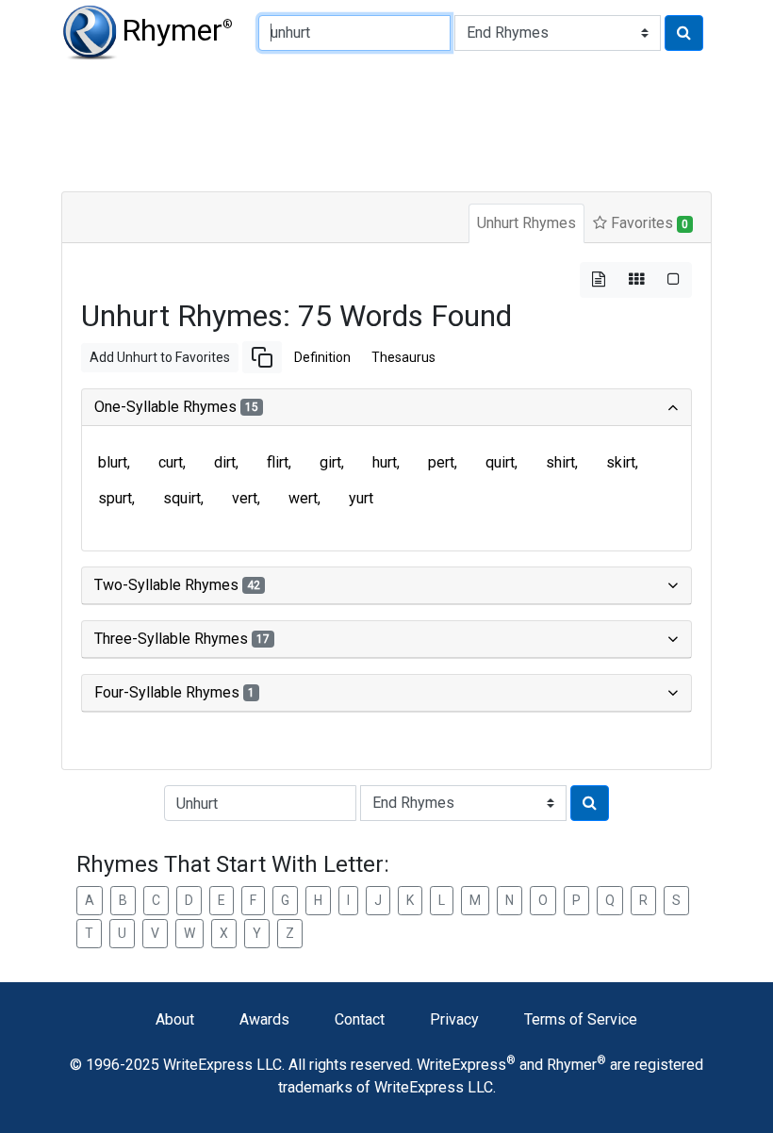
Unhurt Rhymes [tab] (526, 223)
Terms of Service (580, 1019)
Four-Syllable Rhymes (174, 692)
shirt (560, 462)
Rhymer (177, 30)
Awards (264, 1019)
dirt (225, 462)
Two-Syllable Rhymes (177, 585)
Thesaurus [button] (403, 357)
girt (330, 462)
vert (244, 498)
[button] (262, 357)
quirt (500, 462)
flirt (277, 462)
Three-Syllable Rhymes (182, 639)
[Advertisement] (386, 122)
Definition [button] (322, 357)
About (175, 1019)
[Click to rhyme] (684, 33)
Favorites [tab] (647, 223)
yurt (361, 498)
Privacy (454, 1019)
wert (303, 498)
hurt (384, 462)
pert (441, 462)
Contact (360, 1019)
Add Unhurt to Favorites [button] (160, 357)
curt (170, 462)
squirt (182, 498)
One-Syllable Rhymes (176, 407)
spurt (115, 498)
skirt (620, 462)
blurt (112, 462)
